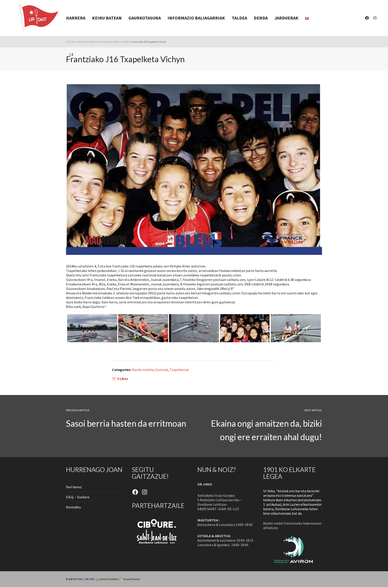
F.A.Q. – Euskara (77, 497)
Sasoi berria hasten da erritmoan (126, 423)
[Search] (194, 91)
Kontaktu (73, 507)
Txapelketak (179, 369)
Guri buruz (74, 487)
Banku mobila (143, 369)
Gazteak (161, 369)
